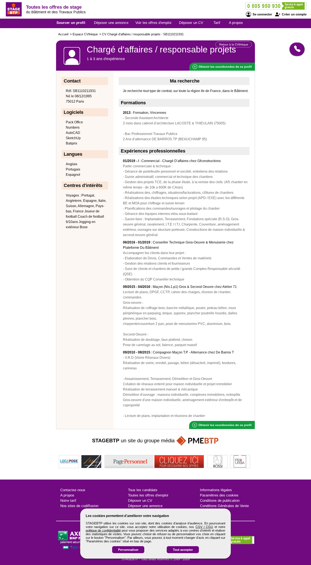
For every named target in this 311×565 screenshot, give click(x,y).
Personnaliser (128, 549)
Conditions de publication (219, 501)
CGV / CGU (204, 527)
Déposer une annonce (111, 23)
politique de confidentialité (103, 530)
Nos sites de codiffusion (79, 506)
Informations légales (216, 490)
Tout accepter (183, 549)
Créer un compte (294, 14)
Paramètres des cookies (219, 495)
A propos (236, 23)
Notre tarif (68, 501)
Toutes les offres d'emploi (148, 495)
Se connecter (262, 14)
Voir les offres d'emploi (153, 23)
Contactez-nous (72, 490)
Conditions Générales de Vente (224, 506)
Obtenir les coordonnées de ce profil (225, 425)
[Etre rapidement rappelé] (295, 49)
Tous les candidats (142, 490)
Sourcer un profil (70, 23)
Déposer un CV (191, 23)
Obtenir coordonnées (225, 66)
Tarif (216, 23)
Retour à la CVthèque (233, 44)
